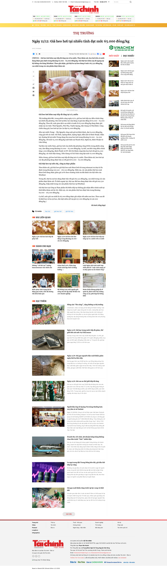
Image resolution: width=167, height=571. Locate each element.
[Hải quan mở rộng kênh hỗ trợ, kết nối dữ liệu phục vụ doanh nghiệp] (114, 127)
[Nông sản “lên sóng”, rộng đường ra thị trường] (48, 314)
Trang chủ (35, 522)
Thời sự (37, 25)
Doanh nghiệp (90, 25)
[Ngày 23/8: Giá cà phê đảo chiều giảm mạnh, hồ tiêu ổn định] (114, 64)
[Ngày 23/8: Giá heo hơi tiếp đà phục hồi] (43, 228)
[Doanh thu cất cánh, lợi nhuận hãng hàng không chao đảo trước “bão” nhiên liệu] (48, 447)
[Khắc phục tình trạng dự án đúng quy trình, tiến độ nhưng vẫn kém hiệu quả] (43, 280)
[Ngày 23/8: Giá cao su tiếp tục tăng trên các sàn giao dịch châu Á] (114, 83)
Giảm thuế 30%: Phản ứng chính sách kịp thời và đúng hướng (67, 267)
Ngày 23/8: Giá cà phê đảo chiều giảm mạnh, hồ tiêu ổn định (127, 62)
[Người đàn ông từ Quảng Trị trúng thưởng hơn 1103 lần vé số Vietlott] (48, 417)
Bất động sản (107, 25)
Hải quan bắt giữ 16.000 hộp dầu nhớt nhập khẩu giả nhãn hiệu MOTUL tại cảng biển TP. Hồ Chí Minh (128, 148)
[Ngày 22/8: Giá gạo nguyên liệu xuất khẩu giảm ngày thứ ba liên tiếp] (48, 365)
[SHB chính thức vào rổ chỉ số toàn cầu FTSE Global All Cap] (114, 103)
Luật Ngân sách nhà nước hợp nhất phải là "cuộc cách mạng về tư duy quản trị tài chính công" (94, 267)
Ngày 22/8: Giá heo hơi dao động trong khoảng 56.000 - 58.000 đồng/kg (67, 239)
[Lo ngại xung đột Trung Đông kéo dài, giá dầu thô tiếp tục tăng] (48, 472)
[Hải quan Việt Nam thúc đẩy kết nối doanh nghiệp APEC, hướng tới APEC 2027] (114, 137)
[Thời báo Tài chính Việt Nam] (83, 9)
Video (34, 525)
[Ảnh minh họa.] (72, 107)
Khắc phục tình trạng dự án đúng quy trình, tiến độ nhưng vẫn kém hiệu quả (42, 292)
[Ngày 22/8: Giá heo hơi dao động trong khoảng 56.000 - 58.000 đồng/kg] (68, 228)
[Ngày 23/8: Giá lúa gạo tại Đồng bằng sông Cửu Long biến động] (114, 73)
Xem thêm (69, 514)
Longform (35, 530)
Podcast (34, 527)
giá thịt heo (69, 211)
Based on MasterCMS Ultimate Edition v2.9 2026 (46, 568)
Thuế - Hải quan (57, 25)
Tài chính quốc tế (130, 25)
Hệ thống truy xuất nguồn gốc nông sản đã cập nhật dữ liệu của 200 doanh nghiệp (68, 292)
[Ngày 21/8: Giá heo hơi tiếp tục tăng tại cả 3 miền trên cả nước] (94, 228)
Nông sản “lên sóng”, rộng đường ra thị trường (85, 305)
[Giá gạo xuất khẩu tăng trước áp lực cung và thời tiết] (48, 498)
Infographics (36, 532)
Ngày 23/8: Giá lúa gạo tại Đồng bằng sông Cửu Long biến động (127, 72)
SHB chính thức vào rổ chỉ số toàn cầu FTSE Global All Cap (127, 102)
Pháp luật (120, 25)
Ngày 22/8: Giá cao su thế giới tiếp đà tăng (83, 381)
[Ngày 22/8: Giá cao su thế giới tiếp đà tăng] (48, 391)
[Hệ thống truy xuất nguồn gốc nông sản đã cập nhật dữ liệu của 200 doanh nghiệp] (68, 280)
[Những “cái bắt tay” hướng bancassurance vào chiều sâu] (43, 256)
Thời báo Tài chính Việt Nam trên (78, 54)
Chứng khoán (67, 25)
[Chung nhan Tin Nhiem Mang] (41, 560)
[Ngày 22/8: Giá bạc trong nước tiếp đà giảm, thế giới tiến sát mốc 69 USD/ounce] (48, 340)
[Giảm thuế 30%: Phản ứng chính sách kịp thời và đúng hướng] (68, 256)
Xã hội (114, 25)
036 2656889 (122, 557)
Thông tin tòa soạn (77, 557)
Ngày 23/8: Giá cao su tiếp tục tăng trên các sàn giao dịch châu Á (127, 82)
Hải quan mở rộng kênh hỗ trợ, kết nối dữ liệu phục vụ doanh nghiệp (128, 126)
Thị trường (98, 25)
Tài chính (43, 25)
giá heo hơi (57, 211)
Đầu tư (49, 25)
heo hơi (47, 211)
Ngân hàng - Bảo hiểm (78, 25)
